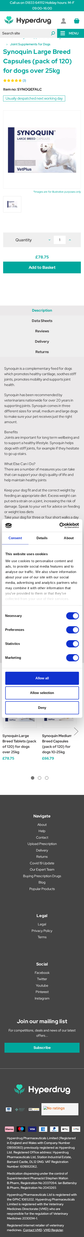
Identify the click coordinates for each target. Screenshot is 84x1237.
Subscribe (42, 1047)
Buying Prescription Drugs (42, 876)
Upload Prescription (42, 844)
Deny (42, 708)
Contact (42, 837)
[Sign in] (63, 21)
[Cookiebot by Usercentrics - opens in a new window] (60, 525)
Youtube (42, 985)
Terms (42, 937)
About (42, 824)
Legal (42, 924)
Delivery (42, 341)
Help (42, 831)
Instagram (42, 998)
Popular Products (42, 889)
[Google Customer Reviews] (59, 1109)
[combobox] (28, 33)
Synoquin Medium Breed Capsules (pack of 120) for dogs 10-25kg (57, 743)
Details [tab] (42, 538)
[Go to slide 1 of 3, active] (32, 778)
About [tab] (69, 538)
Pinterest (42, 992)
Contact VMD (32, 1230)
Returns (42, 351)
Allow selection (42, 693)
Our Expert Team (42, 869)
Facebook (42, 972)
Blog (42, 882)
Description (42, 310)
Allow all (42, 678)
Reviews (42, 331)
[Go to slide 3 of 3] (46, 778)
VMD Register (53, 1230)
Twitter (42, 979)
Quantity (23, 239)
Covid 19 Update (42, 863)
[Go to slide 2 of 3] (39, 778)
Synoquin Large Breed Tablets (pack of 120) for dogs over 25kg (19, 743)
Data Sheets (42, 320)
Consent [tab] (15, 538)
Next (75, 731)
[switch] (72, 629)
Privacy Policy (42, 931)
